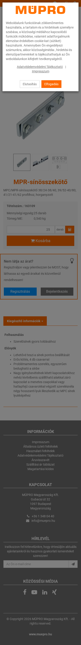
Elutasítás (30, 84)
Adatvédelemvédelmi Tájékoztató (40, 67)
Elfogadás (51, 84)
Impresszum (40, 71)
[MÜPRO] (40, 10)
